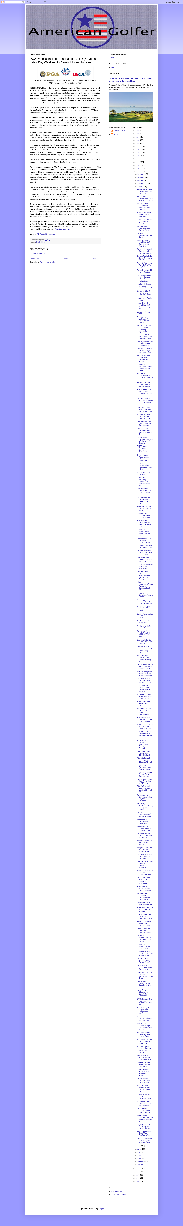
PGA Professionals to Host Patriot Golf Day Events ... (144, 857)
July (139, 1146)
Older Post (96, 258)
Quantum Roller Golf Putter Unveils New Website (145, 642)
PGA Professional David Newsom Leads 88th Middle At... (145, 789)
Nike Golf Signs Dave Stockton (145, 474)
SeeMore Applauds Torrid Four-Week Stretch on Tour (144, 696)
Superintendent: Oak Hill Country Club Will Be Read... (144, 1041)
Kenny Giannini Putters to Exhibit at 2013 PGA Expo (145, 829)
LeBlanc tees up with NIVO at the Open (144, 546)
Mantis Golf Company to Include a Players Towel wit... (145, 286)
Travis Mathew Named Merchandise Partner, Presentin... (143, 744)
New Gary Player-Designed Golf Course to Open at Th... (144, 431)
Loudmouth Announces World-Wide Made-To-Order (145, 367)
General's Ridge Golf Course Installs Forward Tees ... (144, 251)
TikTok (113, 67)
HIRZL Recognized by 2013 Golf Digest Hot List (144, 753)
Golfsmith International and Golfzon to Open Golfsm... (144, 938)
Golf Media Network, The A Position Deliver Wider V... (144, 960)
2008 (138, 1181)
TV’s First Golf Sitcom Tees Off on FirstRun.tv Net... (144, 1133)
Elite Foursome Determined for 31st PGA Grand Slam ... (144, 523)
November (141, 177)
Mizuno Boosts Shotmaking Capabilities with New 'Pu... (144, 206)
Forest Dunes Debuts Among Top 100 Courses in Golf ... (144, 774)
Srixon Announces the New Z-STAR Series (145, 843)
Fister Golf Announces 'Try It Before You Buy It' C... (145, 265)
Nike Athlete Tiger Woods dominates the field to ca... (144, 1019)
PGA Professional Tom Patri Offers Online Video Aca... (145, 409)
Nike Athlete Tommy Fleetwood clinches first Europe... (144, 358)
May (139, 1152)
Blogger (116, 134)
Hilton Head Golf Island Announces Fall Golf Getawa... (144, 337)
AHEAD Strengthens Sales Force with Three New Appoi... (145, 674)
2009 (138, 1178)
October (140, 180)
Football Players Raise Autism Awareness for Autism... (143, 1072)
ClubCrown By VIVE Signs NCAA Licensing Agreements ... (144, 329)
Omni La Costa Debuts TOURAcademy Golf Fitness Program (143, 575)
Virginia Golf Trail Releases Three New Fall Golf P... (144, 416)
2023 (138, 140)
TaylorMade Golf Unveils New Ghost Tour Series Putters (145, 198)
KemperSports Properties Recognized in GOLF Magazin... (144, 896)
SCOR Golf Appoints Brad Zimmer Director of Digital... (145, 760)
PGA (42, 242)
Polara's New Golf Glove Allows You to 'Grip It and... (144, 836)
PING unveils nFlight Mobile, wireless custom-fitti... (144, 1064)
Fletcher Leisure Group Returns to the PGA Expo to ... (144, 559)
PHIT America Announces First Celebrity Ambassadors (144, 449)
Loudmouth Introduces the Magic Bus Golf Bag (143, 532)
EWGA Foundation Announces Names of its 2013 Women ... (145, 401)
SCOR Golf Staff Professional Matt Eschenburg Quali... (144, 650)
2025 (138, 134)
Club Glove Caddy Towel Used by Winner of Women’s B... (143, 880)
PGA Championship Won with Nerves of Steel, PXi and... (144, 815)
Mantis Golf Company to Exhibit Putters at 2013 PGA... (145, 909)
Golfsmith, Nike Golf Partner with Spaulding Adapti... (145, 293)
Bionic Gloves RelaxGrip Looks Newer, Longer (144, 767)
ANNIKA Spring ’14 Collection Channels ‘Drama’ (144, 916)
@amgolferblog (116, 1191)
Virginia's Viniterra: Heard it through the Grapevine (144, 1103)
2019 (138, 153)
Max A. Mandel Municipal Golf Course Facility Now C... (143, 306)
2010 (138, 1175)
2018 (138, 156)
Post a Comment (39, 253)
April (139, 1155)
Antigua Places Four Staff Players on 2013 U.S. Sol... (144, 850)
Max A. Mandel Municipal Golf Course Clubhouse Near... (145, 1088)
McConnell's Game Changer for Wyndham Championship (144, 711)
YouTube (114, 58)
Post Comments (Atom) (48, 262)
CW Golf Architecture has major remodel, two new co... (144, 1002)
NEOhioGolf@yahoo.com (47, 234)
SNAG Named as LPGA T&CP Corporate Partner (144, 1096)
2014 (138, 168)
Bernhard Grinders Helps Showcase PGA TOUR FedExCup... (144, 278)
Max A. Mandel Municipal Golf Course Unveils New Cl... (143, 243)
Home (66, 258)
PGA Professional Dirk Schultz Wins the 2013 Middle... (144, 681)
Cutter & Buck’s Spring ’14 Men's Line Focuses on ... (145, 1110)
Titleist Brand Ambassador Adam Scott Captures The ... (145, 376)
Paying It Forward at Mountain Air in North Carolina (144, 923)
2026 (138, 131)
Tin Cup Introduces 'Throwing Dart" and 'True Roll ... (144, 1035)
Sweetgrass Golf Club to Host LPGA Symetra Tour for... (145, 726)
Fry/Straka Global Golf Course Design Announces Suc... (145, 351)
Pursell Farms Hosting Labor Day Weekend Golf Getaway (145, 440)
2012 (138, 1169)
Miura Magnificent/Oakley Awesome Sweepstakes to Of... (145, 586)
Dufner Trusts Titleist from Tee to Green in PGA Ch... (144, 781)
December (141, 174)
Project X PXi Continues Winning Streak (145, 595)
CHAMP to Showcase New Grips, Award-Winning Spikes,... (145, 667)
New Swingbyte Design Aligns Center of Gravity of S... (145, 659)
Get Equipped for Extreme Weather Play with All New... (145, 602)
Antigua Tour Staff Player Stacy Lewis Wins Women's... (145, 953)
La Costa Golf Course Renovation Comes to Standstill (145, 864)
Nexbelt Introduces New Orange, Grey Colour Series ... (145, 423)
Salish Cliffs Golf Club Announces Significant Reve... (145, 873)
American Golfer (119, 131)
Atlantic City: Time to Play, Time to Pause (144, 221)
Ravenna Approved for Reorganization (145, 903)
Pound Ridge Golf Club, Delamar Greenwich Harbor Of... (144, 500)
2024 (138, 137)
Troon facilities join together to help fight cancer (144, 214)
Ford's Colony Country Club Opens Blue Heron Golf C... (145, 467)
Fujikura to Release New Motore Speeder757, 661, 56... (144, 392)
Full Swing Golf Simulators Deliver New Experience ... (145, 888)
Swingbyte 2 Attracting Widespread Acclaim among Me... (143, 482)
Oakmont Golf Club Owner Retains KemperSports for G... (144, 734)
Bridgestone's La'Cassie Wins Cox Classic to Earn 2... (143, 320)
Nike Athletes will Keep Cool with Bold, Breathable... (144, 1057)
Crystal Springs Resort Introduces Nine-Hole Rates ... (145, 1080)
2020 (138, 149)
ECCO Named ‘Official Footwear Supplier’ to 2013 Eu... (144, 984)
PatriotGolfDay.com (62, 229)
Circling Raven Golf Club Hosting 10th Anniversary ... (144, 552)
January (140, 1165)
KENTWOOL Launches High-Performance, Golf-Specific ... (145, 1027)
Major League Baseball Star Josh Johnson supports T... (145, 1118)
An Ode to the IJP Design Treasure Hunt (144, 609)
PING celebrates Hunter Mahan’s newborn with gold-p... (145, 491)
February (140, 1162)
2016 (138, 162)
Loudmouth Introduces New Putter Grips (143, 946)
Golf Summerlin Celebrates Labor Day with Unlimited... (144, 798)
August (140, 187)
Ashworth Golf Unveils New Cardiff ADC (142, 822)
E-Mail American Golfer (119, 1194)
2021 (138, 146)
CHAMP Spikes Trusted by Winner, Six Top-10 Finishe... (145, 807)
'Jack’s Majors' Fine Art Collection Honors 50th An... (144, 1126)
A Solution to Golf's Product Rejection (144, 627)
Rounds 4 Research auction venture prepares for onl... (144, 1140)
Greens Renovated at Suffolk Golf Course (145, 616)
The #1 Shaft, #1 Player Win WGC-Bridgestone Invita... (144, 1011)
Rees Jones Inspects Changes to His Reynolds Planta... (144, 930)
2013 (138, 171)
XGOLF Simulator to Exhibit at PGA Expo (144, 703)
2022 (138, 143)
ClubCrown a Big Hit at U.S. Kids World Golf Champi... (144, 967)
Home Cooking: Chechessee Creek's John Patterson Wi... (143, 993)
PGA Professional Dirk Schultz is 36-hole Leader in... (144, 719)
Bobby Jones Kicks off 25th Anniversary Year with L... (145, 566)
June (139, 1149)
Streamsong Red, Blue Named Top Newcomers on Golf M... (144, 1049)
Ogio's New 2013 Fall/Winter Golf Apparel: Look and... (143, 634)
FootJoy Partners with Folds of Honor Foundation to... (145, 344)
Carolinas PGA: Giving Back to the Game (144, 235)
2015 (138, 165)
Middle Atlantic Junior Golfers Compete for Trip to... (145, 508)
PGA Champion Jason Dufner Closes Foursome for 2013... (144, 688)
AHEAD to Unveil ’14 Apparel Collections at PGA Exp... (145, 975)
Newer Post (35, 258)
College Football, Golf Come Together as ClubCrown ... (145, 258)
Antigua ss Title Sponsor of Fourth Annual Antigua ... (144, 515)
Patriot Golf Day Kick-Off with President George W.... (144, 191)
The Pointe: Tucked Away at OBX (144, 622)
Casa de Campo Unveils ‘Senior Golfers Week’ (143, 228)
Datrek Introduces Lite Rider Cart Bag (145, 271)
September (141, 183)
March (139, 1158)
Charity (38, 242)
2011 (138, 1172)
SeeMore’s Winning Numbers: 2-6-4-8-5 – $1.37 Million (144, 540)
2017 (138, 159)
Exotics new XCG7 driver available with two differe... (144, 384)
